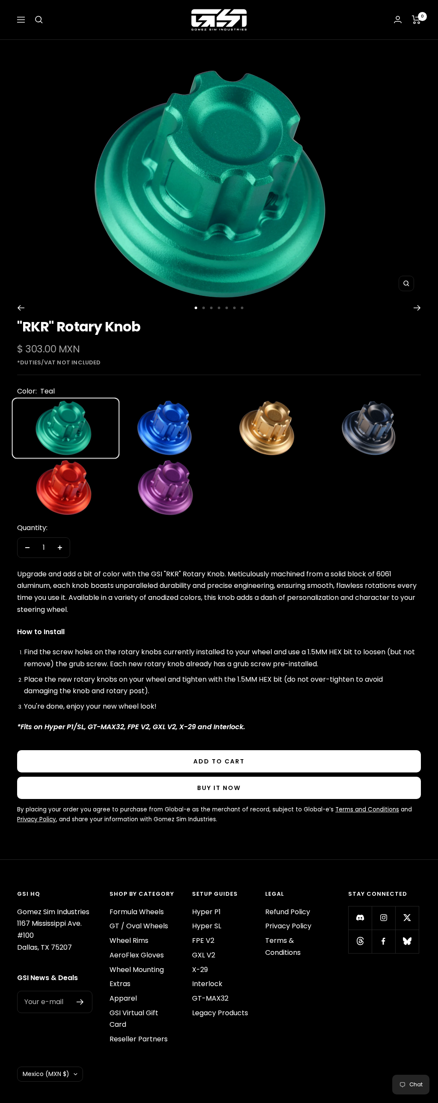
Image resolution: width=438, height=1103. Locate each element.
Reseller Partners (139, 1039)
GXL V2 (203, 955)
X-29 (200, 970)
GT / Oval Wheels (139, 926)
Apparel (123, 998)
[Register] (80, 1002)
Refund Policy (287, 912)
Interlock (207, 984)
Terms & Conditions (283, 946)
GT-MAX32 (210, 998)
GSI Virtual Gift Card (134, 1019)
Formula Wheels (137, 912)
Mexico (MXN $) (46, 1074)
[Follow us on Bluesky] (407, 941)
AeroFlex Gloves (137, 955)
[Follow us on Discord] (360, 918)
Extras (120, 984)
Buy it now (219, 788)
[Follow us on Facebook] (383, 941)
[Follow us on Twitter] (407, 918)
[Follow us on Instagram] (383, 918)
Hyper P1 (206, 912)
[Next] (417, 308)
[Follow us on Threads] (360, 941)
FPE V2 (203, 940)
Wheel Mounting (137, 970)
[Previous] (20, 308)
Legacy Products (220, 1013)
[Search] (39, 20)
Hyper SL (206, 926)
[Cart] (416, 19)
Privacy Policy (288, 926)
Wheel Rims (129, 940)
